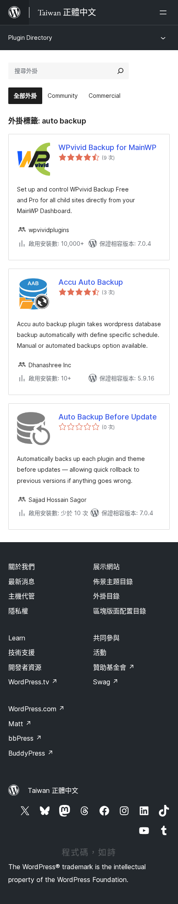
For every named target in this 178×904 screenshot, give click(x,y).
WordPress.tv (33, 682)
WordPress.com (36, 709)
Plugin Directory (30, 37)
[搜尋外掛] (120, 71)
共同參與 (106, 638)
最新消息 (21, 581)
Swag (105, 682)
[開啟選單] (165, 12)
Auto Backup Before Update (107, 416)
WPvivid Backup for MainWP (107, 147)
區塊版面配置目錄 (119, 611)
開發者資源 (24, 667)
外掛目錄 (106, 596)
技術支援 (21, 652)
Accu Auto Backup (90, 282)
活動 (99, 652)
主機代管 (21, 596)
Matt (19, 724)
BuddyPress (30, 753)
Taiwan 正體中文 (53, 790)
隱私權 (18, 611)
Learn (16, 638)
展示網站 (106, 566)
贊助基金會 (114, 667)
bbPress (25, 738)
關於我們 (21, 566)
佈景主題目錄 (113, 581)
